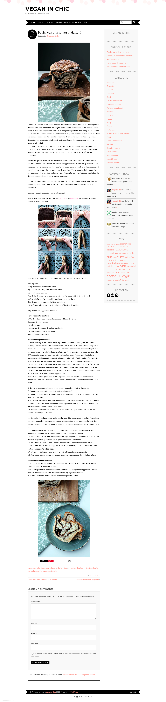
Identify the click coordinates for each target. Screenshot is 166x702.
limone (123, 260)
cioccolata (45, 568)
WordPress (74, 692)
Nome (34, 623)
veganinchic (117, 190)
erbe (109, 256)
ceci (126, 247)
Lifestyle (110, 115)
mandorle (112, 263)
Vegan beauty (112, 155)
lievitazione (88, 568)
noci (114, 266)
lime (117, 260)
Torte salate (112, 152)
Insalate (110, 112)
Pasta (109, 126)
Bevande (110, 86)
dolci (65, 568)
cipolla (118, 250)
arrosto (111, 246)
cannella (36, 568)
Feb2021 (32, 35)
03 (32, 32)
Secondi (110, 144)
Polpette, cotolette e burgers (118, 133)
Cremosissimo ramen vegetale (87, 580)
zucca (120, 279)
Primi (109, 137)
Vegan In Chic (47, 9)
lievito (95, 568)
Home (33, 22)
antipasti (117, 244)
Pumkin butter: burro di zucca (118, 52)
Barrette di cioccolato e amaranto (120, 56)
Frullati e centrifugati (115, 108)
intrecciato (72, 568)
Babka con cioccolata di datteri (59, 32)
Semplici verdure (113, 148)
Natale (109, 119)
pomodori (131, 266)
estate (115, 257)
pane (48, 571)
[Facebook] (108, 296)
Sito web (34, 644)
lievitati (80, 568)
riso (123, 269)
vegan (126, 276)
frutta (120, 256)
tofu (119, 276)
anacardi (110, 244)
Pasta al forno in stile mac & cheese (43, 580)
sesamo (122, 273)
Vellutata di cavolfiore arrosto (118, 67)
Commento (35, 602)
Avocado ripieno (113, 59)
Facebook (74, 198)
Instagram (62, 198)
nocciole (38, 571)
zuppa (127, 280)
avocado (117, 247)
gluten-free (129, 257)
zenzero (114, 280)
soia (127, 272)
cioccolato (111, 250)
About (41, 22)
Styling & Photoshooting (68, 22)
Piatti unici (111, 130)
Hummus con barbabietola (117, 63)
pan (44, 571)
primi (118, 269)
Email (34, 633)
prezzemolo (111, 270)
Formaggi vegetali (114, 104)
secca (109, 272)
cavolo (122, 247)
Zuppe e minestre (113, 163)
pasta (123, 265)
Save (51, 561)
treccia (54, 571)
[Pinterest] (112, 296)
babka (30, 568)
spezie (111, 276)
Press (50, 22)
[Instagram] (116, 296)
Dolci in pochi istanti (114, 101)
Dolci (57, 36)
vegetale (109, 280)
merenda (31, 571)
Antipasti (110, 82)
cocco (124, 249)
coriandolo (123, 253)
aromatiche (125, 243)
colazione (53, 568)
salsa (128, 269)
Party (109, 122)
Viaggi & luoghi (112, 159)
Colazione (50, 36)
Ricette (87, 22)
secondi (115, 272)
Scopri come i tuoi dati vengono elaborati (79, 675)
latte (108, 260)
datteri (60, 568)
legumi (112, 260)
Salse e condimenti (114, 141)
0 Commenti (95, 575)
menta (119, 263)
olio (118, 266)
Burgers (110, 90)
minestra (131, 263)
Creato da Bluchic (133, 692)
